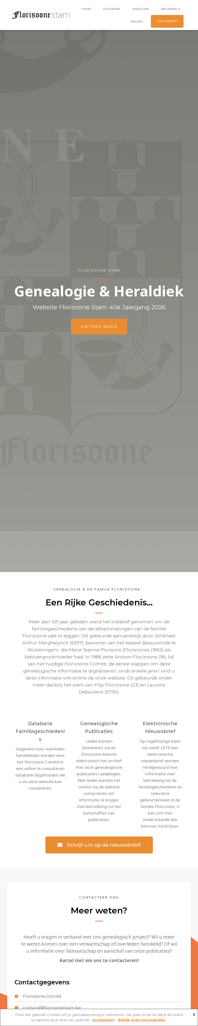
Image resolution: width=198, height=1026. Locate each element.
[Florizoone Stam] (40, 15)
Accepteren (103, 1020)
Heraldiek (140, 9)
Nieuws (136, 21)
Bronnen (169, 9)
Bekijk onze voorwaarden (141, 1020)
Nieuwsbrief (167, 21)
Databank (111, 9)
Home (86, 9)
